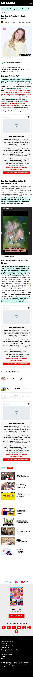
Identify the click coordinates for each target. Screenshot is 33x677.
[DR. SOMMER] (8, 581)
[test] (24, 627)
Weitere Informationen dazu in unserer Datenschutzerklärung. (16, 168)
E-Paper (3, 656)
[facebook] (14, 627)
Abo (2, 658)
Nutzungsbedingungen (7, 641)
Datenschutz (4, 643)
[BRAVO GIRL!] (16, 581)
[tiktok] (9, 627)
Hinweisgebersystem (6, 654)
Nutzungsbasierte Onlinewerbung (10, 650)
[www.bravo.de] (8, 3)
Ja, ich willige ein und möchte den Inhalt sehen (16, 172)
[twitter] (19, 627)
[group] (16, 9)
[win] (16, 631)
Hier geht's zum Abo (16, 615)
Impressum (4, 639)
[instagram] (4, 627)
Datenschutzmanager (7, 645)
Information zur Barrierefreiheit (9, 652)
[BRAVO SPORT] (25, 581)
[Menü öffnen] (31, 3)
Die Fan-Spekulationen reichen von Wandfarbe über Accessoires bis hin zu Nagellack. (15, 103)
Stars (6, 12)
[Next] (30, 9)
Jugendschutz (5, 647)
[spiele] (29, 627)
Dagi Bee (10, 467)
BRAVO (3, 12)
